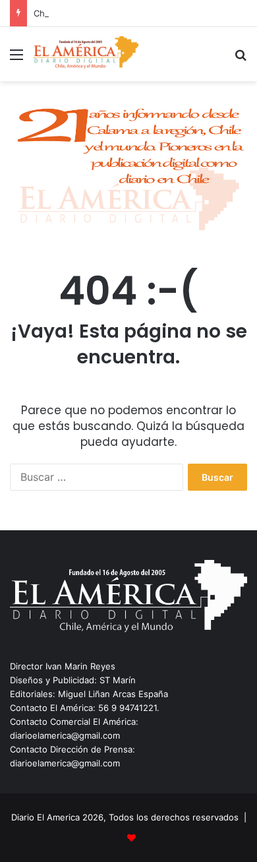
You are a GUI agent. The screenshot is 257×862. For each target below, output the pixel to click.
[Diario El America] (85, 54)
